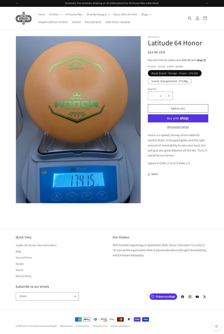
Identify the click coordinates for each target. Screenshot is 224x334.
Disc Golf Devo (24, 257)
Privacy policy (82, 326)
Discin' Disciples (30, 326)
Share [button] (154, 174)
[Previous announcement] (17, 3)
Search (19, 269)
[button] (55, 14)
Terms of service (99, 326)
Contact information (120, 326)
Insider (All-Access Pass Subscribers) (36, 245)
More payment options (178, 126)
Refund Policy (23, 276)
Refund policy (66, 326)
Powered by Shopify (48, 326)
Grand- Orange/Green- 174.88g (170, 81)
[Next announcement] (207, 3)
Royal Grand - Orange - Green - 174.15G (175, 73)
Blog (18, 251)
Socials (20, 263)
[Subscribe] (75, 296)
